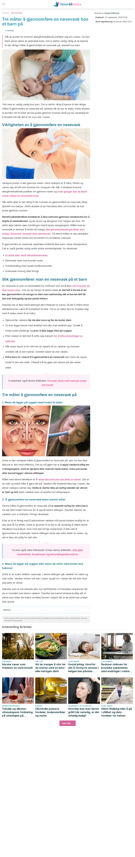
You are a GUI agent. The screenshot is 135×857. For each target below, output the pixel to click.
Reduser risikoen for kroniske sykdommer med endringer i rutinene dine (117, 668)
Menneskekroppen (11, 706)
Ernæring (6, 662)
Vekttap (39, 662)
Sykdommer (106, 662)
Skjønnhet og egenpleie (80, 706)
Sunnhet (5, 13)
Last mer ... (67, 723)
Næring (38, 706)
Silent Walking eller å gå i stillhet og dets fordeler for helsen (116, 712)
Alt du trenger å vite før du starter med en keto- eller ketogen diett (50, 668)
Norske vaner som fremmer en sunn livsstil (17, 666)
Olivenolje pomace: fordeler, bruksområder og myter (50, 712)
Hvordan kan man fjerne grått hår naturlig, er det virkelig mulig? (83, 712)
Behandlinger (17, 13)
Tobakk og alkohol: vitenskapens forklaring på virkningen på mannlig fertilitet (17, 712)
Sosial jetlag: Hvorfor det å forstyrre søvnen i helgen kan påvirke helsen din (83, 668)
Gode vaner (73, 662)
